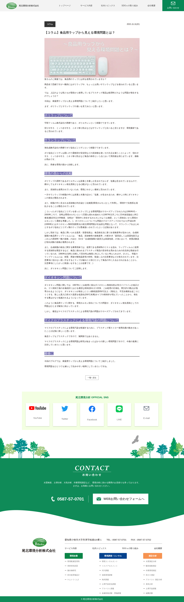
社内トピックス (108, 5)
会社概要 (151, 5)
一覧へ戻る (92, 378)
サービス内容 (86, 5)
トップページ (65, 5)
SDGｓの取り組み (130, 5)
